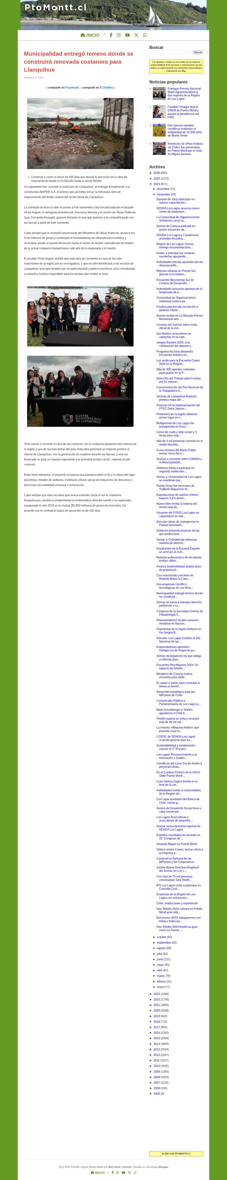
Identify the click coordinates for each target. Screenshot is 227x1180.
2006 (157, 1088)
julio (160, 953)
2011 (157, 1060)
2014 (157, 1043)
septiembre (164, 942)
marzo (161, 975)
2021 (157, 1005)
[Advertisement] (176, 1123)
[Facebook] (111, 35)
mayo (161, 964)
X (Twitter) (106, 87)
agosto (161, 948)
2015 (157, 1038)
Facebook (72, 87)
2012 (157, 1054)
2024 (157, 184)
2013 (157, 1049)
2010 (157, 1065)
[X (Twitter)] (136, 35)
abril (160, 970)
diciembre (163, 188)
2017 (157, 1027)
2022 (157, 999)
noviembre (164, 194)
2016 (157, 1032)
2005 (157, 1093)
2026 (157, 172)
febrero (162, 981)
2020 (157, 1010)
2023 (157, 993)
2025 (157, 178)
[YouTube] (127, 35)
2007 (157, 1082)
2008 (157, 1077)
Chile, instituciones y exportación (177, 903)
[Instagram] (119, 35)
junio (160, 959)
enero (161, 987)
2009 (157, 1071)
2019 (157, 1016)
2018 (157, 1021)
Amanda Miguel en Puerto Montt (176, 843)
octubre (162, 937)
